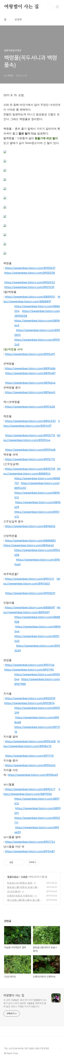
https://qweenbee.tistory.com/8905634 (30, 765)
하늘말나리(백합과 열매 (19, 882)
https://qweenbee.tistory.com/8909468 (30, 449)
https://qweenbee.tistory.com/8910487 (30, 851)
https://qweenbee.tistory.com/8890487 (30, 373)
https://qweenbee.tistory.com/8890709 (30, 468)
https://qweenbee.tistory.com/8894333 (30, 421)
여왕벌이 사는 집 (21, 6)
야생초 (24, 876)
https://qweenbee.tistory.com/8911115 (29, 755)
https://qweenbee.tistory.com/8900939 (30, 698)
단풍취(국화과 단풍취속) (20, 895)
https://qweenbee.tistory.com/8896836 (30, 526)
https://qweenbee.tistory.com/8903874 (29, 703)
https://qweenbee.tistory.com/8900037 (30, 268)
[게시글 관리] (20, 862)
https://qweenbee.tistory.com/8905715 (30, 435)
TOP (57, 1050)
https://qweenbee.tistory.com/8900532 (29, 282)
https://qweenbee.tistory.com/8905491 (30, 354)
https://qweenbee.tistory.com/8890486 (30, 368)
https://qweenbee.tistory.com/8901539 (29, 287)
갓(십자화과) (14, 891)
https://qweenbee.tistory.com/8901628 (30, 406)
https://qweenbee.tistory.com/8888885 (30, 540)
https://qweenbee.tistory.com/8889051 (30, 296)
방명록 (18, 19)
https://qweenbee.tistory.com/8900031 (30, 593)
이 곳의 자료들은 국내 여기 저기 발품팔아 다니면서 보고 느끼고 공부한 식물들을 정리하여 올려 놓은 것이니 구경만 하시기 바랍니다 (25, 1003)
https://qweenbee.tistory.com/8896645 (30, 392)
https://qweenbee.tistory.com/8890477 (30, 789)
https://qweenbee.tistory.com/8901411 (29, 578)
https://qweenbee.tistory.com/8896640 (28, 545)
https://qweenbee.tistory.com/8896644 (30, 382)
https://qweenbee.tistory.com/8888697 (30, 607)
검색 (49, 6)
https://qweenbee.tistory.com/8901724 (30, 841)
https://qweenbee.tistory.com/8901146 (29, 665)
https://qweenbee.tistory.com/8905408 (30, 741)
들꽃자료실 (12, 876)
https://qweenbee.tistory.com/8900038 (29, 272)
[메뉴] (57, 6)
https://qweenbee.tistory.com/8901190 (29, 669)
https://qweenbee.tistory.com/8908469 (33, 774)
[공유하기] (16, 862)
